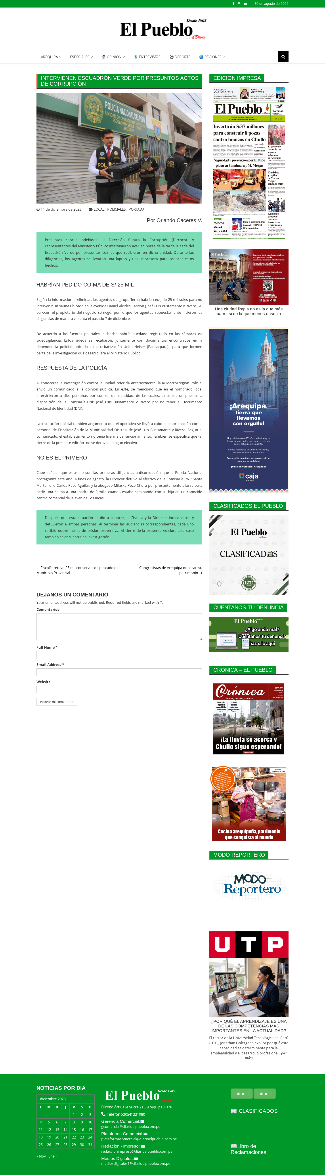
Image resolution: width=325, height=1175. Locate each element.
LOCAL (99, 209)
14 (65, 1129)
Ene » (52, 1156)
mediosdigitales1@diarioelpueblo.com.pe (135, 1163)
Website (43, 681)
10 (90, 1122)
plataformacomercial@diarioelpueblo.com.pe (139, 1139)
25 (41, 1144)
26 (49, 1144)
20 (57, 1137)
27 (57, 1144)
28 (65, 1144)
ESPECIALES (79, 56)
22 (74, 1137)
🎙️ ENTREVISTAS (147, 56)
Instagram (239, 3)
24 (90, 1137)
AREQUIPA (49, 56)
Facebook (233, 3)
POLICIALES (116, 209)
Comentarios (47, 609)
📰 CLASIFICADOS (254, 1111)
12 (49, 1129)
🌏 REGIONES (210, 56)
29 (74, 1144)
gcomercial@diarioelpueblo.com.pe (130, 1126)
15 (74, 1129)
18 (41, 1137)
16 (82, 1129)
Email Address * (50, 664)
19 (49, 1137)
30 (82, 1144)
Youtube (245, 3)
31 (90, 1144)
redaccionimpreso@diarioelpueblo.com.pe (136, 1151)
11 (41, 1129)
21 (65, 1137)
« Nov (41, 1156)
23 (82, 1137)
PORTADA (136, 209)
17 (90, 1129)
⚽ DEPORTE (179, 56)
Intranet (241, 1093)
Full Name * (46, 647)
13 (57, 1129)
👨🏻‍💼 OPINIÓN (111, 56)
